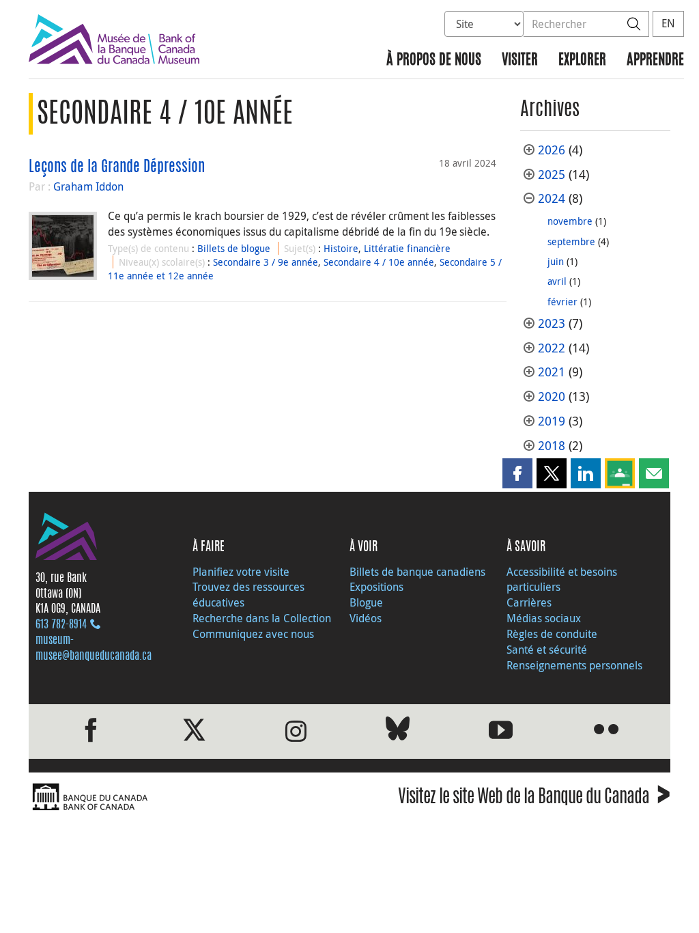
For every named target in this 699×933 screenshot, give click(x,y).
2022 (551, 348)
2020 (551, 396)
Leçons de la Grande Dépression (117, 167)
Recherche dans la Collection (261, 618)
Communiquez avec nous (253, 633)
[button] (517, 473)
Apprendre (655, 60)
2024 (551, 198)
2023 (551, 323)
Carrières (529, 602)
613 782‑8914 (61, 624)
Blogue (366, 602)
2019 (551, 421)
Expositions (376, 586)
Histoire (341, 248)
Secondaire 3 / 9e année (265, 261)
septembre (571, 241)
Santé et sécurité (547, 649)
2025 (551, 174)
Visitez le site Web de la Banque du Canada (534, 798)
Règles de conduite (552, 633)
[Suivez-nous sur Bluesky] (397, 731)
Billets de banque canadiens (417, 571)
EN (668, 23)
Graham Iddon (88, 186)
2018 (551, 446)
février (562, 301)
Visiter (520, 60)
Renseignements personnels (574, 665)
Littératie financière (407, 248)
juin (555, 261)
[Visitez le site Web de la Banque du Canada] (186, 797)
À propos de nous (433, 60)
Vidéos (366, 618)
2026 (551, 150)
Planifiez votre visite (240, 571)
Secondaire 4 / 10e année (379, 261)
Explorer (582, 60)
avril (557, 281)
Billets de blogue (233, 248)
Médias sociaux (544, 618)
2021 (551, 372)
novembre (570, 220)
